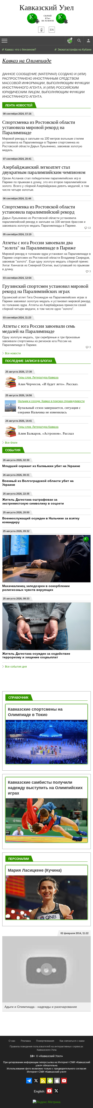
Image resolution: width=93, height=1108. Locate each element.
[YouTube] (64, 1080)
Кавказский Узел (46, 7)
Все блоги (11, 442)
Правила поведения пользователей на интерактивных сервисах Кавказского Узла (46, 1048)
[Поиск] (79, 40)
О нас (12, 1040)
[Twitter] (36, 1080)
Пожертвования (45, 1040)
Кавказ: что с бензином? (20, 49)
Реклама (26, 1040)
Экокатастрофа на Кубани (74, 49)
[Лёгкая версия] (41, 30)
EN (52, 29)
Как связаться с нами (72, 1040)
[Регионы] (69, 40)
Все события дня (16, 666)
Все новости (13, 353)
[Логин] (88, 40)
